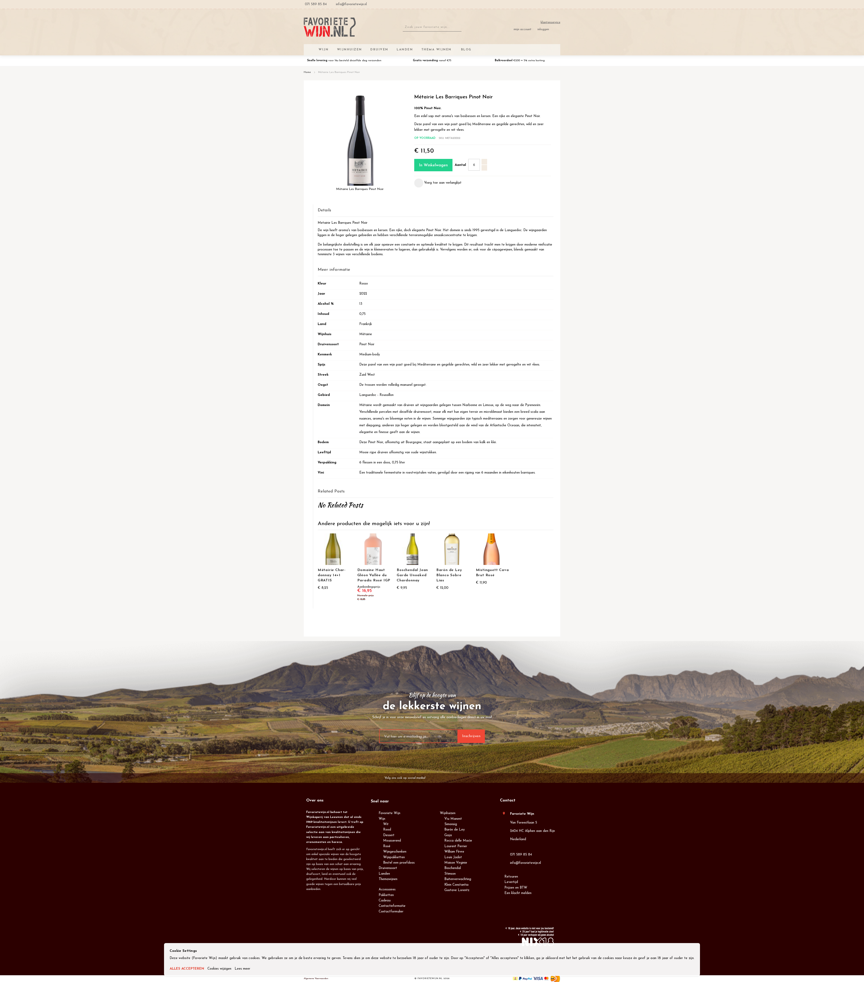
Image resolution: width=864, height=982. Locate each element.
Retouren (511, 876)
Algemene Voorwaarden (316, 978)
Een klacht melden (517, 893)
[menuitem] (465, 49)
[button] (437, 182)
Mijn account (522, 29)
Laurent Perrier (455, 846)
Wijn (382, 819)
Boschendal (452, 868)
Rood (387, 829)
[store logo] (330, 27)
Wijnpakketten (394, 857)
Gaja (448, 835)
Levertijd (511, 882)
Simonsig (450, 824)
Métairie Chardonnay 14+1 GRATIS (331, 575)
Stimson (450, 874)
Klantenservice (550, 22)
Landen (384, 874)
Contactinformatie (392, 906)
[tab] (436, 210)
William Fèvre (454, 851)
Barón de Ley (454, 829)
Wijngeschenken (394, 851)
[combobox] (432, 27)
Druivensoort (388, 868)
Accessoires (387, 889)
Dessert (388, 835)
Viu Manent (453, 819)
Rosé (386, 846)
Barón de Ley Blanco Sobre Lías (449, 575)
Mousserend (392, 840)
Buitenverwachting (457, 879)
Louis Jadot (453, 857)
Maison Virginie (455, 863)
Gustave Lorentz (456, 890)
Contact (507, 801)
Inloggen (543, 29)
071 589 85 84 (521, 854)
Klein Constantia (456, 885)
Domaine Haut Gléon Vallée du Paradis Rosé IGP (374, 575)
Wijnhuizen (447, 813)
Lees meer (242, 969)
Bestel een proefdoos (399, 863)
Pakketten (386, 895)
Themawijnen (388, 879)
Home (307, 72)
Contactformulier (391, 911)
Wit (386, 824)
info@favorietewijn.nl (525, 863)
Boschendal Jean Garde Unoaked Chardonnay (412, 575)
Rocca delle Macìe (458, 840)
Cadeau (385, 900)
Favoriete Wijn (389, 813)
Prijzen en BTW (515, 887)
